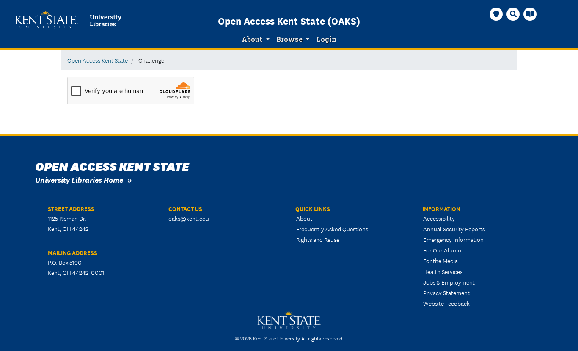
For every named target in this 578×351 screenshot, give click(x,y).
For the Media (440, 260)
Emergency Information (453, 239)
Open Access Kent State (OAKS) (289, 20)
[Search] (513, 14)
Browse (289, 39)
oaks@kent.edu (188, 218)
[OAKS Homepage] (496, 14)
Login (326, 39)
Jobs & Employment (449, 282)
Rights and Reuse (317, 239)
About (252, 39)
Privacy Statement (446, 292)
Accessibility (439, 218)
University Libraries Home (79, 179)
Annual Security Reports (454, 228)
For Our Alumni (442, 250)
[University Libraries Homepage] (530, 14)
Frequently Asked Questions (332, 228)
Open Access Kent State (97, 60)
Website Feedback (446, 303)
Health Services (442, 271)
